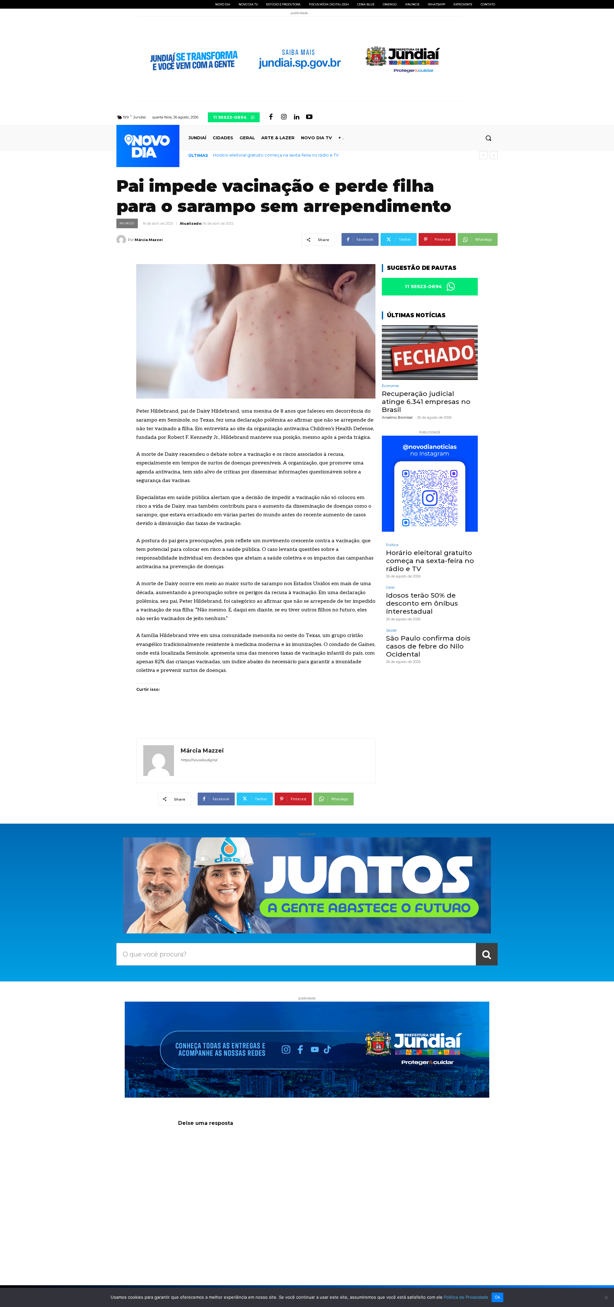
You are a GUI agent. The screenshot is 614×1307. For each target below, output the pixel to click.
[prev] (483, 155)
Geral (390, 587)
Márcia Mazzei (149, 240)
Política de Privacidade (466, 1297)
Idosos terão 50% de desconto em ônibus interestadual (422, 603)
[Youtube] (309, 117)
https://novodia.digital (199, 760)
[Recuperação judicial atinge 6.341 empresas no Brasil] (430, 352)
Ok (497, 1297)
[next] (494, 155)
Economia (390, 386)
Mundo (127, 223)
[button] (488, 138)
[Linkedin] (296, 117)
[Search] (487, 954)
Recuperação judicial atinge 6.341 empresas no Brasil (426, 402)
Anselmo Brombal (397, 417)
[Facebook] (271, 117)
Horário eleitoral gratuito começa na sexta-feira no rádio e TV (276, 154)
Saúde (391, 630)
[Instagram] (283, 117)
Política (392, 545)
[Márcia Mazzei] (122, 240)
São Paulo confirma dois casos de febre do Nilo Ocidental (428, 646)
